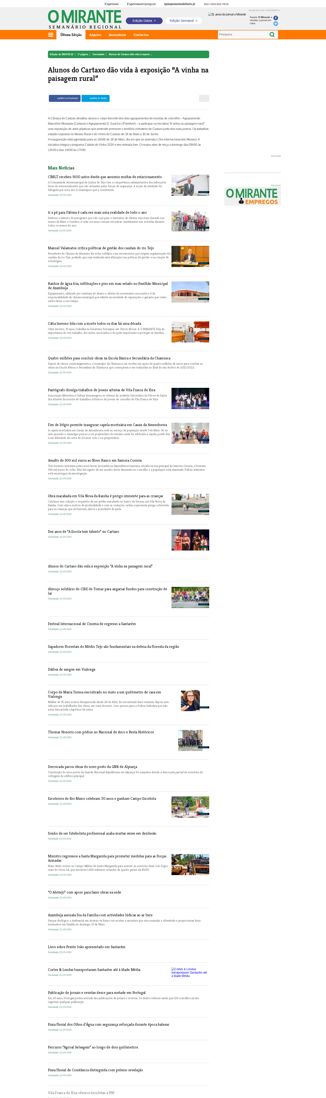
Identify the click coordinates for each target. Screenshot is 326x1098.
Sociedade (98, 54)
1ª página (83, 54)
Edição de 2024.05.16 (61, 54)
